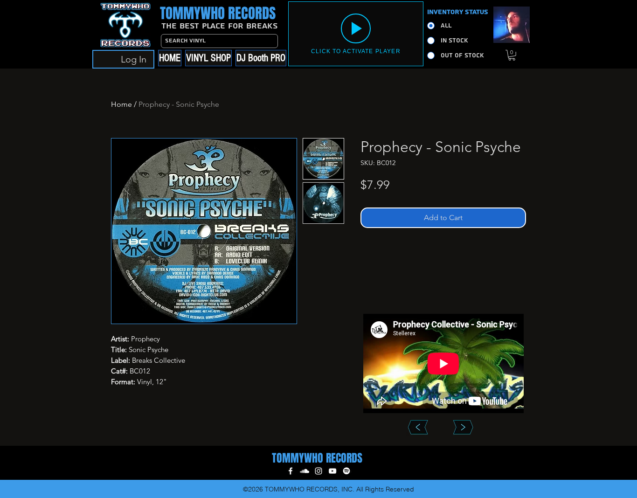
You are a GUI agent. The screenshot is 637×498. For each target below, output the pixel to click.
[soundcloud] (304, 471)
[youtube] (332, 471)
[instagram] (318, 471)
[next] (462, 427)
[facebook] (290, 471)
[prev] (417, 427)
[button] (511, 55)
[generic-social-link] (346, 471)
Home (121, 104)
